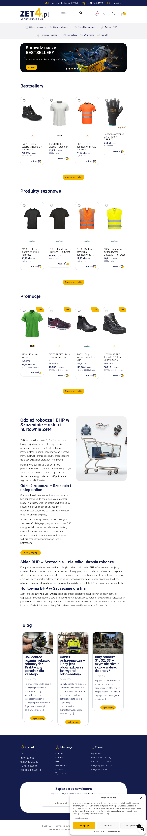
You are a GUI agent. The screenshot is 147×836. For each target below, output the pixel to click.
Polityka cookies (99, 831)
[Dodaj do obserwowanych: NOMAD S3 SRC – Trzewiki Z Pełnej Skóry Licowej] (106, 311)
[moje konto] (113, 13)
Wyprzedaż (89, 35)
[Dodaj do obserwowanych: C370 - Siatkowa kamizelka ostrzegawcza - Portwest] (79, 205)
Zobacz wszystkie (73, 177)
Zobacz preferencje (131, 825)
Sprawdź (31, 67)
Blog (57, 761)
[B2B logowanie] (97, 13)
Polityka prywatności (113, 831)
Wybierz (34, 161)
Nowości (59, 769)
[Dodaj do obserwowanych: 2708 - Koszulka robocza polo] (24, 311)
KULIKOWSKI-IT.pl (66, 829)
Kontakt (104, 35)
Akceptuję (84, 825)
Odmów (108, 825)
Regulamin (95, 753)
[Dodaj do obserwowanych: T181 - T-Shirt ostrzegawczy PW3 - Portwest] (79, 100)
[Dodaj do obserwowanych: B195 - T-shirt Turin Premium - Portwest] (51, 205)
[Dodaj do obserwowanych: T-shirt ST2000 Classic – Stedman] (51, 100)
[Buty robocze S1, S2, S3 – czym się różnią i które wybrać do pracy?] (108, 652)
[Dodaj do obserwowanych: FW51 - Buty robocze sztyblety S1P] (79, 311)
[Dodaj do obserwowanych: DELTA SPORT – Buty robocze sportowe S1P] (51, 311)
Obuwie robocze (60, 27)
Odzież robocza (36, 27)
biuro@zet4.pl (35, 769)
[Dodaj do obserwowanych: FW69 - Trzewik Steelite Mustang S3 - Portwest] (24, 100)
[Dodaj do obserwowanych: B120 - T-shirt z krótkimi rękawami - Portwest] (24, 205)
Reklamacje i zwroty (100, 757)
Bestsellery (72, 35)
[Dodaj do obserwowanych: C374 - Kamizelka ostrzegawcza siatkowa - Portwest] (106, 205)
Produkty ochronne (86, 27)
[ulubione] (105, 13)
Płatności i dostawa (100, 761)
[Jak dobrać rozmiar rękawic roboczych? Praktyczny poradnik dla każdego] (38, 652)
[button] (141, 797)
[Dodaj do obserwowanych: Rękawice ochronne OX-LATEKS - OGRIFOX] (106, 100)
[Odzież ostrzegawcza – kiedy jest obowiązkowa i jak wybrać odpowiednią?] (73, 652)
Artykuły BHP (111, 27)
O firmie (59, 757)
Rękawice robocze (49, 35)
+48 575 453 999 (95, 3)
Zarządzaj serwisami (82, 818)
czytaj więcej (38, 718)
